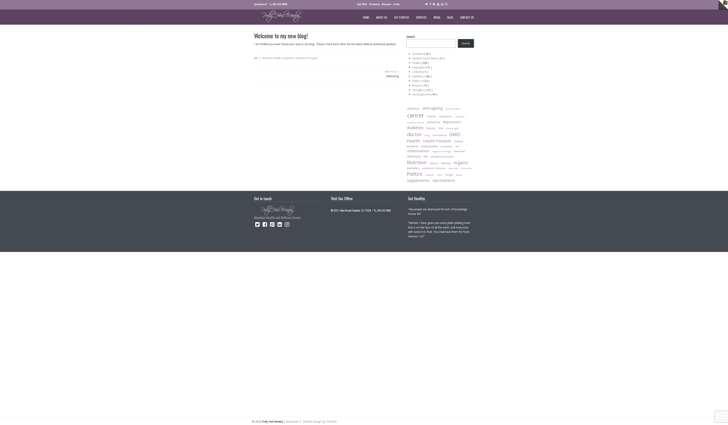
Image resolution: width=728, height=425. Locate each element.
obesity (446, 163)
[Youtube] (438, 4)
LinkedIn (420, 72)
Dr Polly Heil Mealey (277, 16)
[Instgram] (446, 4)
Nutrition (301, 58)
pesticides (453, 168)
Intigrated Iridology (441, 151)
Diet (441, 128)
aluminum (413, 108)
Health (277, 58)
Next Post (391, 71)
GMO (454, 134)
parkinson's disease (434, 168)
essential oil (439, 135)
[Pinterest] (434, 4)
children (431, 116)
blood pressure (453, 108)
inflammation (418, 151)
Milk (426, 156)
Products (374, 4)
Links (396, 4)
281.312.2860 (279, 4)
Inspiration (288, 58)
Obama (434, 163)
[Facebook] (430, 4)
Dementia (433, 122)
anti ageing (433, 108)
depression (452, 122)
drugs (427, 135)
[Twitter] (426, 4)
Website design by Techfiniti (320, 421)
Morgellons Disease (442, 156)
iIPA (457, 146)
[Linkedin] (442, 4)
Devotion (267, 58)
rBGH (439, 175)
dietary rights (452, 128)
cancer (415, 115)
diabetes (415, 127)
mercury (414, 156)
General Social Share (428, 58)
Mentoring (392, 76)
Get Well (362, 4)
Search (410, 36)
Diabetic (431, 128)
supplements (418, 180)
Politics (420, 81)
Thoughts (312, 58)
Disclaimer (292, 421)
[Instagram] (287, 225)
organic (461, 162)
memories (459, 151)
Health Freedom (437, 140)
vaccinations (443, 180)
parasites (413, 168)
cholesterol (445, 116)
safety (459, 175)
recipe (449, 174)
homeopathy (429, 146)
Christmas (459, 116)
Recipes (386, 4)
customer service (415, 122)
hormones (447, 146)
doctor (414, 134)
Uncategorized (424, 94)
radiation (429, 175)
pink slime (466, 168)
